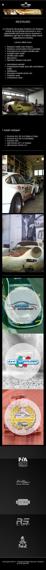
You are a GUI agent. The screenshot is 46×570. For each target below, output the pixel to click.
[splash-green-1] (23, 306)
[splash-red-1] (23, 417)
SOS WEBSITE (24, 563)
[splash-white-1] (23, 361)
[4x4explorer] (25, 4)
